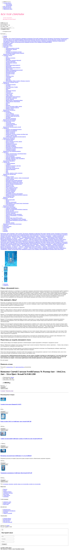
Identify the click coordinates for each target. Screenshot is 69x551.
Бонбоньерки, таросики (11, 49)
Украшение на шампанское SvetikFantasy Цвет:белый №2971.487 (16, 472)
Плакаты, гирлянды (10, 191)
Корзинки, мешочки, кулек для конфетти (15, 158)
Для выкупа (9, 39)
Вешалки (8, 59)
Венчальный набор (10, 199)
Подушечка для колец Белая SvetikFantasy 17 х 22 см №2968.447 (16, 455)
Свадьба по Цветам (61, 39)
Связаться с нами (7, 501)
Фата (7, 89)
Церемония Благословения (12, 211)
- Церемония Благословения (28, 237)
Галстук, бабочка (10, 113)
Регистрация (9, 4)
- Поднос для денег (16, 237)
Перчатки (8, 88)
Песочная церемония (11, 190)
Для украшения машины (18, 39)
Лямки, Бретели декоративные (13, 101)
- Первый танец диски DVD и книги (32, 238)
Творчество (55, 40)
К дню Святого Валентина (10, 236)
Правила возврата (7, 491)
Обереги (8, 216)
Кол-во (2, 385)
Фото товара (6, 494)
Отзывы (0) (5, 285)
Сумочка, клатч (9, 93)
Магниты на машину (11, 145)
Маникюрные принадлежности (13, 67)
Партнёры (5, 512)
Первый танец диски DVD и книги (14, 217)
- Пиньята (25, 239)
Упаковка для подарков (42, 42)
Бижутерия (8, 91)
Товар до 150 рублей (19, 40)
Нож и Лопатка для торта (12, 187)
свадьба (15, 484)
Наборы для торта (10, 186)
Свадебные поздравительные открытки (15, 53)
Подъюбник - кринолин (11, 97)
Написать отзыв (9, 390)
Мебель (50, 42)
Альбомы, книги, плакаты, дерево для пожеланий (17, 177)
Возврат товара (6, 503)
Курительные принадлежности (13, 65)
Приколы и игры (10, 76)
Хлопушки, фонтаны (11, 159)
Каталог (5, 37)
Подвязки (8, 85)
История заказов (7, 519)
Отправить (4, 544)
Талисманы (8, 77)
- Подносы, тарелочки (40, 237)
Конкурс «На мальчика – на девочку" (14, 215)
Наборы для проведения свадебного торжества (16, 194)
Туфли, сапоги (9, 95)
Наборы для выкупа (10, 131)
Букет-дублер (9, 94)
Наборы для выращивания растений (14, 70)
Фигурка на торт (10, 185)
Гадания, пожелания (10, 61)
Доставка (5, 230)
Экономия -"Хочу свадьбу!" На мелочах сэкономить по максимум (25, 233)
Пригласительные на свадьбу (12, 48)
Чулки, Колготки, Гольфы (12, 87)
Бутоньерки (8, 112)
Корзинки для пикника (47, 40)
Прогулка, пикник (10, 222)
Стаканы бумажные (10, 163)
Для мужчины (57, 38)
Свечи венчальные (10, 204)
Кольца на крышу (10, 142)
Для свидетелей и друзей (9, 120)
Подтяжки (8, 117)
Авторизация (9, 5)
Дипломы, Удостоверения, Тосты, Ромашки (16, 219)
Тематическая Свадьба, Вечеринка (14, 214)
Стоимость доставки (8, 492)
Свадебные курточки (11, 84)
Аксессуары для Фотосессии (12, 168)
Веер (7, 104)
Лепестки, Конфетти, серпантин (13, 157)
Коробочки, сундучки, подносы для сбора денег (17, 134)
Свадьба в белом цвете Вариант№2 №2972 (11, 404)
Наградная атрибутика (11, 71)
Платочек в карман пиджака (12, 114)
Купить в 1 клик (4, 388)
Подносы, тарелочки (10, 213)
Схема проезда (6, 495)
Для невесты (50, 38)
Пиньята (8, 221)
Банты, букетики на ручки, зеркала (14, 141)
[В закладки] (1, 368)
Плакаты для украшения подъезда (13, 129)
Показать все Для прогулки (9, 174)
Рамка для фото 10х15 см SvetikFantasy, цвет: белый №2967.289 (16, 421)
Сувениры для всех (42, 38)
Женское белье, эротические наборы (14, 100)
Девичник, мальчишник (11, 208)
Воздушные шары (10, 192)
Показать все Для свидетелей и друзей (12, 127)
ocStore (7, 525)
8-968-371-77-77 (4, 23)
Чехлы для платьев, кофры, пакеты (14, 106)
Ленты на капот (9, 140)
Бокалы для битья (10, 179)
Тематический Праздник (29, 39)
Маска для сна (9, 68)
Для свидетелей (9, 125)
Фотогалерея (6, 227)
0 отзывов (3, 390)
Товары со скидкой (7, 513)
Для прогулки (44, 39)
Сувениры (8, 50)
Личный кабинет (7, 518)
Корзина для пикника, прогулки (13, 165)
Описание (5, 284)
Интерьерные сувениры (11, 62)
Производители (6, 509)
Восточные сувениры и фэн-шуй (13, 60)
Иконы (7, 200)
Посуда (7, 74)
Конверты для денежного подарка (14, 51)
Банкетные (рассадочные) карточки (14, 180)
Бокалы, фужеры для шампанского (14, 184)
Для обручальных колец (11, 154)
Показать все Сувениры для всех (10, 82)
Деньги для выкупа (10, 133)
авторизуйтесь (9, 367)
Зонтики (8, 102)
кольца (19, 484)
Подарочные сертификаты (9, 510)
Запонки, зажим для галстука (12, 116)
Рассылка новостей (7, 522)
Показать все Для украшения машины (12, 151)
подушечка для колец (8, 484)
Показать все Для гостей (8, 54)
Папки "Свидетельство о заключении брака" (16, 153)
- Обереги (20, 238)
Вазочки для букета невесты (12, 107)
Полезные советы (7, 44)
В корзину (3, 387)
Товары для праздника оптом (17, 42)
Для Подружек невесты (11, 124)
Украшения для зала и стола (30, 42)
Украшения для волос (11, 90)
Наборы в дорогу (10, 108)
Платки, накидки (10, 99)
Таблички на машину (11, 150)
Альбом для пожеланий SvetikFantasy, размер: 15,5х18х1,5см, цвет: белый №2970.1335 (21, 438)
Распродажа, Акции (7, 43)
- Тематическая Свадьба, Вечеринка (54, 237)
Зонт (7, 170)
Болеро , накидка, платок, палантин (14, 173)
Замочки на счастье (10, 167)
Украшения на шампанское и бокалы (14, 182)
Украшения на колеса (11, 148)
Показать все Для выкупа (9, 137)
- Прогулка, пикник (33, 239)
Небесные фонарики (10, 169)
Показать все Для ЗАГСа (9, 160)
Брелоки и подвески (10, 57)
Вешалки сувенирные (11, 118)
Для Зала (50, 39)
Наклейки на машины (11, 146)
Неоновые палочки (10, 72)
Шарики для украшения (11, 130)
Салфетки (8, 164)
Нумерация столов (10, 196)
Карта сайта (6, 504)
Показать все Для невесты (9, 110)
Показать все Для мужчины (9, 119)
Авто (7, 56)
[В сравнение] (2, 368)
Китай (12, 377)
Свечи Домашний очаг (11, 188)
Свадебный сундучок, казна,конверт (14, 193)
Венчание (54, 39)
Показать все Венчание (8, 205)
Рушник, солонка (10, 176)
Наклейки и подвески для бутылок (14, 181)
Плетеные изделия (10, 73)
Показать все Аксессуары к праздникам (12, 224)
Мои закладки (6, 520)
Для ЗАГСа (38, 39)
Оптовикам (5, 496)
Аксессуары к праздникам (30, 40)
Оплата (5, 228)
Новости (5, 489)
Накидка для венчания (11, 202)
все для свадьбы (25, 484)
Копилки (8, 64)
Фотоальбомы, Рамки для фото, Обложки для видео (18, 80)
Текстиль (8, 78)
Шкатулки (8, 79)
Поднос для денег (10, 210)
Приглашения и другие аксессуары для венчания (17, 203)
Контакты (5, 231)
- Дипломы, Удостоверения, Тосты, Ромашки (52, 238)
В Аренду (39, 40)
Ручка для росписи (10, 156)
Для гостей (35, 38)
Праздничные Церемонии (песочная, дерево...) (16, 220)
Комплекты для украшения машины (14, 147)
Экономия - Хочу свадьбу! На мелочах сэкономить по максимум (18, 38)
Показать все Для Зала (8, 197)
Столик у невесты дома (11, 135)
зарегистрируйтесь (19, 367)
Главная (5, 36)
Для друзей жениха (10, 123)
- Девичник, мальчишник (45, 236)
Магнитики (8, 66)
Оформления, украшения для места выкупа (16, 136)
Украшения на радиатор (11, 144)
